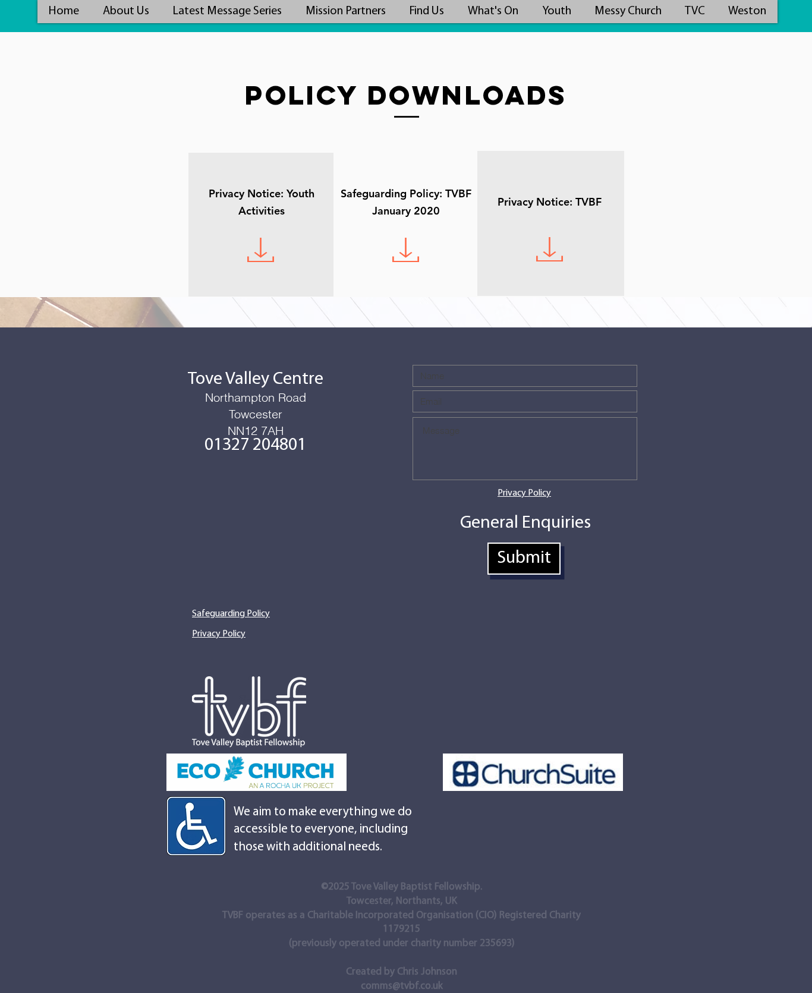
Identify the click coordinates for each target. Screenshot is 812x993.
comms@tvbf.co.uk (402, 986)
